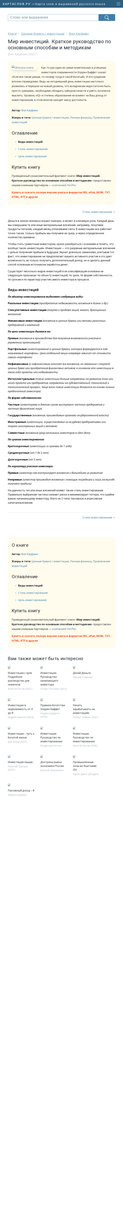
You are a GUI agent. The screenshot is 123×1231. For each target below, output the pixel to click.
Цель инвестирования (32, 156)
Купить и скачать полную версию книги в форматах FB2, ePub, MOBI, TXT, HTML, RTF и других (61, 195)
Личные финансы (81, 117)
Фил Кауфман (29, 110)
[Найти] (107, 17)
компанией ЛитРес (64, 185)
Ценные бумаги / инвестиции (50, 117)
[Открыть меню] (117, 4)
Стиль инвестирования (33, 149)
